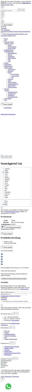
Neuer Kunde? (24, 289)
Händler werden (8, 348)
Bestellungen (26, 31)
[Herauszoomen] (2, 156)
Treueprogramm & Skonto (11, 346)
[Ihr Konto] (2, 21)
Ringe (9, 81)
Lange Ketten (15, 76)
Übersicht (3, 31)
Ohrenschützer (12, 58)
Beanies (10, 55)
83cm (5, 203)
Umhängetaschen (13, 92)
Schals (9, 45)
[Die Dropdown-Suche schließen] (23, 10)
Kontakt (6, 332)
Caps (9, 61)
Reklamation (7, 354)
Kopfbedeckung (8, 51)
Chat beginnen (15, 320)
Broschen (10, 71)
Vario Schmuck (12, 82)
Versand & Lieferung (10, 336)
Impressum (16, 376)
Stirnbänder (11, 56)
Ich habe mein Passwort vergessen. (10, 296)
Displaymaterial (12, 87)
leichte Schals (11, 48)
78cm (5, 201)
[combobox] (9, 11)
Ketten (10, 72)
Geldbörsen (11, 95)
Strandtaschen (12, 93)
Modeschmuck (8, 68)
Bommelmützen (12, 53)
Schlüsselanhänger (13, 84)
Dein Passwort (5, 294)
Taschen (6, 90)
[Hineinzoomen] (10, 156)
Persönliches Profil (11, 31)
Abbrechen (4, 299)
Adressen (20, 31)
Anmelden (4, 28)
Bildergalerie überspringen (8, 114)
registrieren (7, 30)
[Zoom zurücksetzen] (6, 156)
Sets (12, 77)
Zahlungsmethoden (9, 334)
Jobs (5, 337)
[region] (16, 137)
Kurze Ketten (15, 74)
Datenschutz (8, 376)
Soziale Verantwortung (10, 339)
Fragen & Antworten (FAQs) (12, 353)
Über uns (6, 331)
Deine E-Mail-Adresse (7, 292)
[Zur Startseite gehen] (7, 4)
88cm (5, 204)
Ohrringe (10, 79)
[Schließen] (1, 381)
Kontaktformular (14, 323)
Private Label (8, 351)
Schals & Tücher (9, 43)
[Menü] (2, 7)
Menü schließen (8, 25)
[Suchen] (19, 10)
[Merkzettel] (2, 19)
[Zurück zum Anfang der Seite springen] (2, 378)
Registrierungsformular (12, 211)
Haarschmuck (12, 85)
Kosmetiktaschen (12, 97)
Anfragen (7, 350)
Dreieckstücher (12, 47)
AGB (2, 376)
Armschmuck (11, 69)
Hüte (9, 59)
